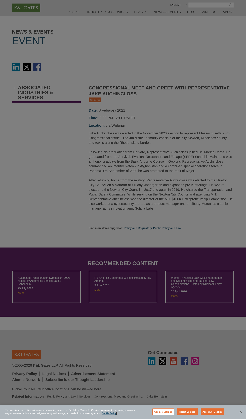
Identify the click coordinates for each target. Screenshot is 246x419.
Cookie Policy (109, 413)
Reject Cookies (187, 412)
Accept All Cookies (212, 412)
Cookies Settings (163, 412)
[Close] (240, 411)
